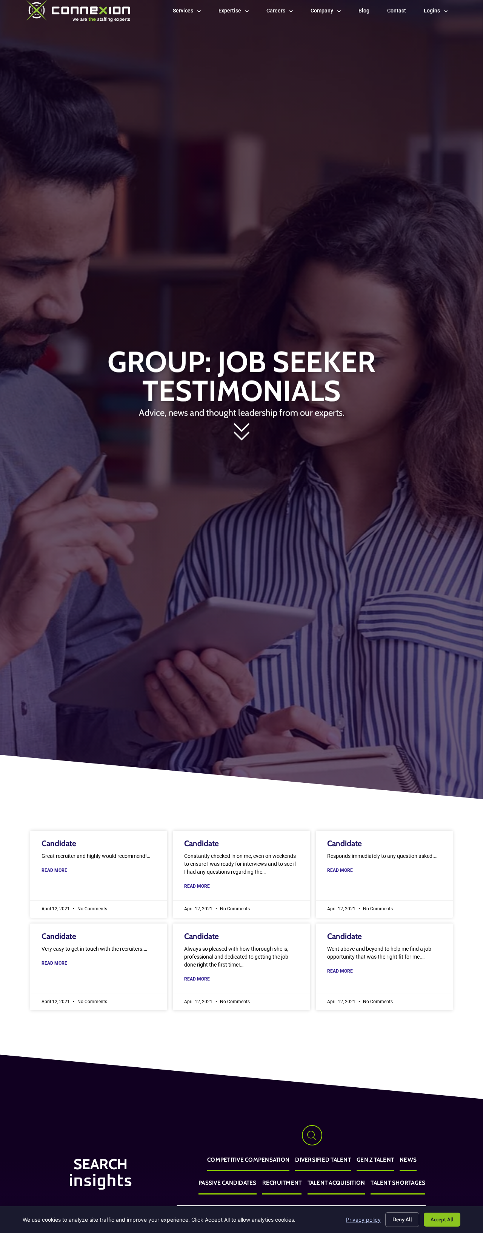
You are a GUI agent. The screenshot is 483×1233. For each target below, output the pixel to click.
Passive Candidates (227, 1182)
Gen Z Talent (375, 1159)
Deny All (402, 1219)
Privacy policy (363, 1219)
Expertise (238, 12)
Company (330, 12)
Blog (368, 12)
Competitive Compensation (248, 1159)
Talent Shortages (398, 1182)
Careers (284, 12)
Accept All (442, 1219)
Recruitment (282, 1182)
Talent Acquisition (336, 1182)
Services (191, 12)
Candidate (59, 843)
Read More (54, 870)
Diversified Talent (323, 1159)
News (408, 1159)
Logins (440, 12)
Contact (401, 12)
